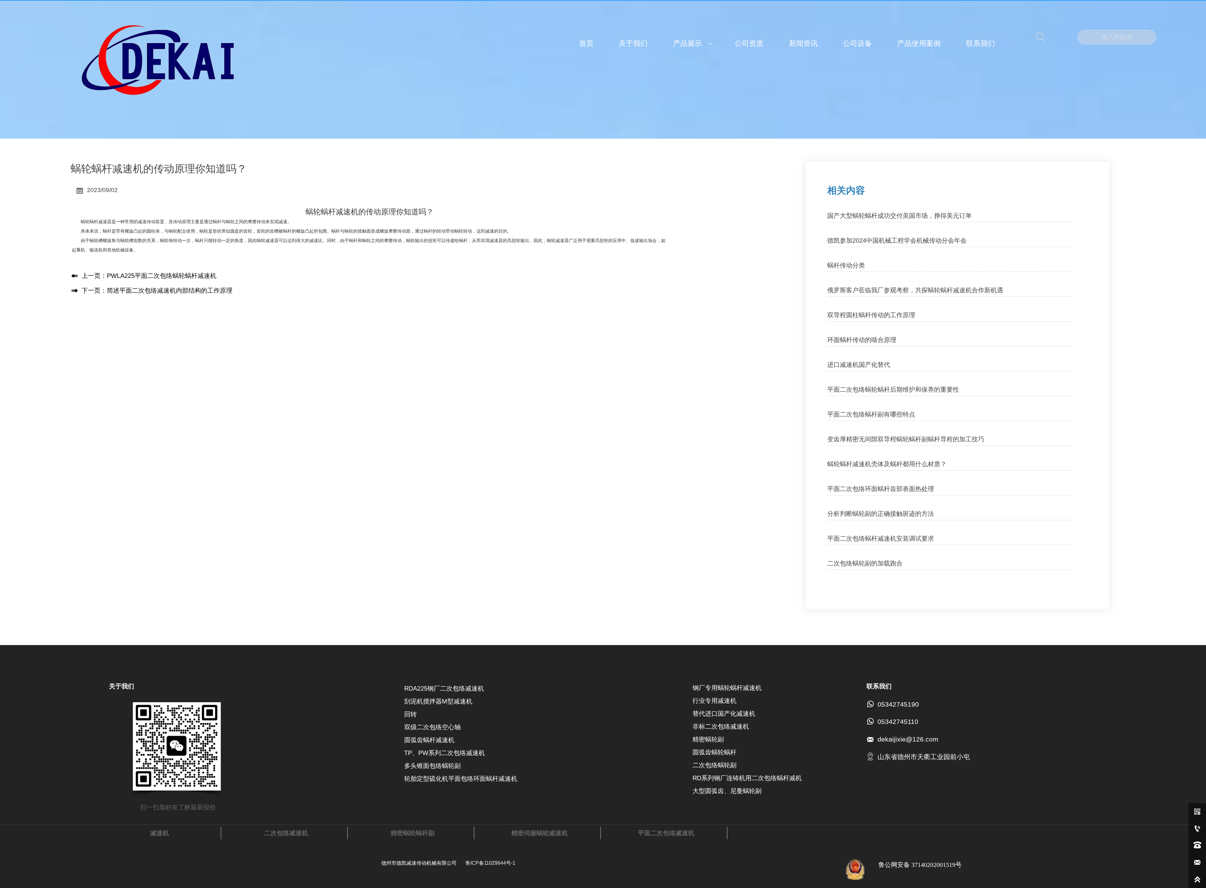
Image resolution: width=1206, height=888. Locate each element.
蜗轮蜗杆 (89, 221)
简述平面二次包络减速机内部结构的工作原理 (169, 290)
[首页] (157, 61)
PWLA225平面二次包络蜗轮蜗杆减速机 (161, 275)
